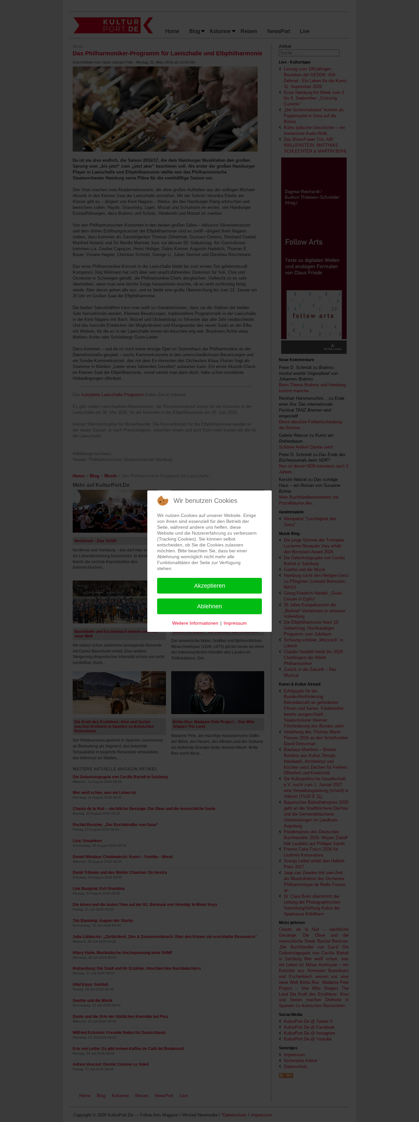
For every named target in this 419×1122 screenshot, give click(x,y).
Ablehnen (209, 606)
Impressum (235, 623)
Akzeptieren (209, 585)
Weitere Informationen (195, 623)
